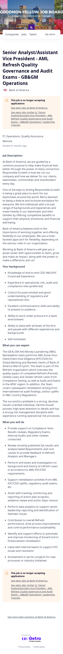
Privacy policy (24, 646)
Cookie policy (39, 646)
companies (12, 34)
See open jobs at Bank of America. (29, 107)
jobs (24, 34)
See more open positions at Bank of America (31, 617)
